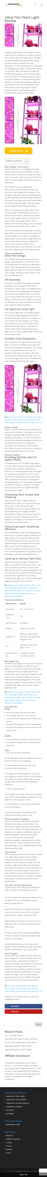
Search (38, 1024)
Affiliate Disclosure (13, 1139)
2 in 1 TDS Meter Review (14, 1035)
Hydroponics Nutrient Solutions (17, 1103)
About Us (9, 1135)
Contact (9, 1142)
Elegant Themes (23, 1171)
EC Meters (10, 1110)
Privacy (9, 1146)
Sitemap (9, 1149)
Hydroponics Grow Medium (16, 1099)
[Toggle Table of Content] (25, 161)
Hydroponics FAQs (13, 1124)
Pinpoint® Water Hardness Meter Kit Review (21, 1039)
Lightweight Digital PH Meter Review (18, 1046)
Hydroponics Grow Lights (15, 1096)
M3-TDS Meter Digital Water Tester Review (21, 1042)
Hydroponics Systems (14, 1106)
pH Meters (10, 1114)
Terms (8, 1153)
